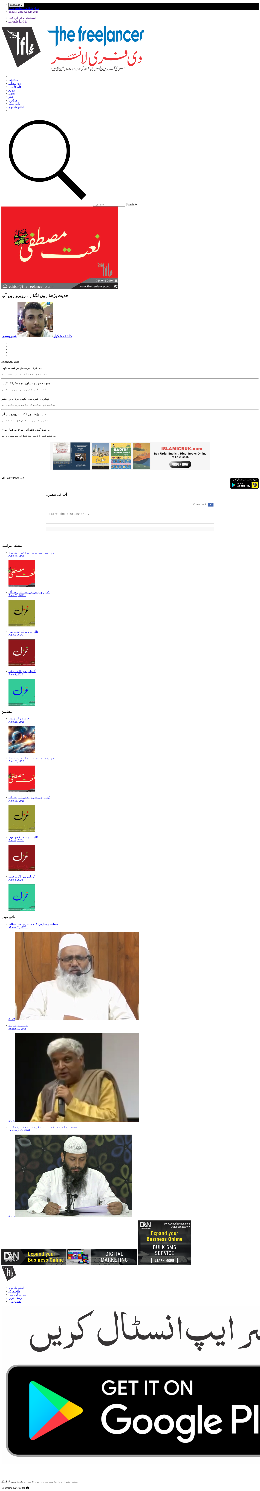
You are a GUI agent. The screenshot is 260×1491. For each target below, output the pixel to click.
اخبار (11, 96)
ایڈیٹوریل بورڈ (16, 106)
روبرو (11, 90)
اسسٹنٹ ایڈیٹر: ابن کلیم (22, 17)
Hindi (26, 8)
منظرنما (13, 79)
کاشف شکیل (62, 336)
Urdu (12, 8)
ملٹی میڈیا (14, 103)
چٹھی (11, 93)
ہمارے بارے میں (17, 1294)
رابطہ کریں (15, 1297)
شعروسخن (9, 336)
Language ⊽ (16, 5)
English (34, 8)
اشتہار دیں (14, 1301)
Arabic (19, 8)
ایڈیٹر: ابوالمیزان (17, 21)
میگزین (12, 100)
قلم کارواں (14, 86)
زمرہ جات (14, 83)
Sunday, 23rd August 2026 (23, 11)
